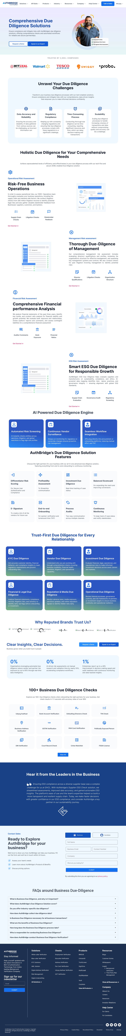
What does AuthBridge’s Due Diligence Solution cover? (33, 904)
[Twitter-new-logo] (115, 1024)
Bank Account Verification (49, 714)
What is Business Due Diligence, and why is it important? (34, 899)
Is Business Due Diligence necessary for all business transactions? (38, 918)
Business (80, 835)
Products (46, 4)
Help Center (93, 4)
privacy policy (102, 876)
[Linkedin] (119, 1024)
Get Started (13, 226)
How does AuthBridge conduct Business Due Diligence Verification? (39, 937)
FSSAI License (104, 746)
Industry (57, 4)
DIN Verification (22, 746)
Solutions (23, 4)
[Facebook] (111, 1024)
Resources (68, 4)
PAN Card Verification (77, 728)
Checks (58, 950)
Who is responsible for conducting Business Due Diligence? (35, 933)
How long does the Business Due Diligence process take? (34, 928)
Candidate (107, 835)
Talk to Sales (107, 4)
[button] (63, 899)
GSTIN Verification (49, 729)
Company (80, 4)
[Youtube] (107, 1024)
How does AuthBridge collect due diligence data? (31, 913)
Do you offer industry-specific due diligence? (29, 909)
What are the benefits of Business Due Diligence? (31, 923)
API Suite (34, 4)
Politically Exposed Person (104, 729)
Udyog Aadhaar (22, 714)
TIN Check (104, 714)
